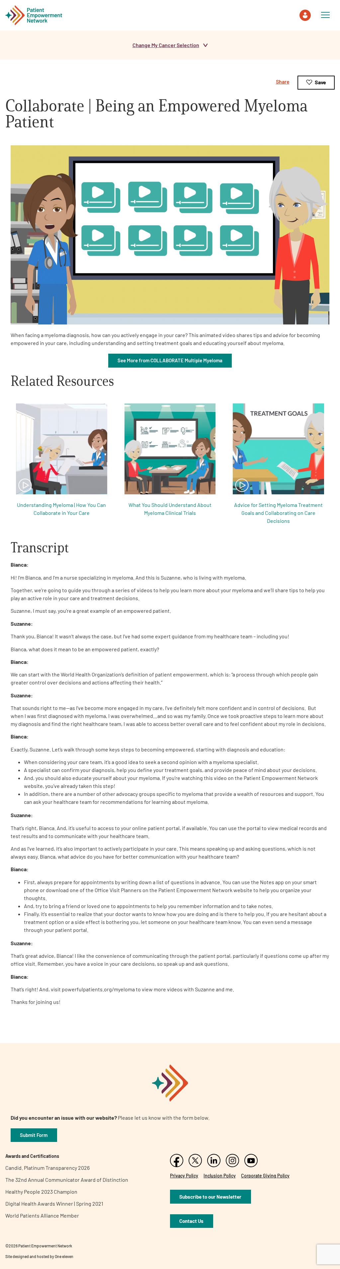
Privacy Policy (184, 1175)
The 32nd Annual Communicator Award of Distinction (66, 1179)
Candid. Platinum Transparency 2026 (47, 1167)
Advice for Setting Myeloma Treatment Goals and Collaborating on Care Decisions (278, 513)
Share (283, 81)
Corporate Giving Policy (265, 1175)
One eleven (64, 1256)
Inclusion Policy (220, 1175)
